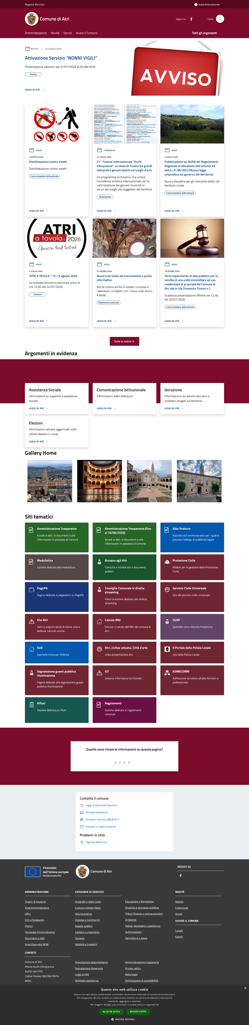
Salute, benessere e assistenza (142, 926)
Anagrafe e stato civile (88, 902)
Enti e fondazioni (34, 920)
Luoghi (179, 931)
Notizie (179, 902)
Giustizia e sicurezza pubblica (142, 908)
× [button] (245, 988)
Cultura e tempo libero (88, 908)
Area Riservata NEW (36, 944)
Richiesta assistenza (86, 980)
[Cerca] (220, 19)
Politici (29, 926)
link (157, 1004)
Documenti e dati (35, 938)
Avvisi (34, 48)
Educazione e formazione (139, 901)
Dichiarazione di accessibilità (141, 980)
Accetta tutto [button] (111, 1011)
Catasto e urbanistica (87, 932)
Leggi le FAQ (82, 974)
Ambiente (130, 920)
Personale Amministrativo (40, 932)
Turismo (79, 938)
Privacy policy (133, 968)
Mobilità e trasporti (86, 944)
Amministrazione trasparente (142, 962)
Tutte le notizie (122, 341)
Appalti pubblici (84, 926)
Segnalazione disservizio (89, 968)
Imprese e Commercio (87, 920)
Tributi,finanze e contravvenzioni (144, 914)
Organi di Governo (35, 902)
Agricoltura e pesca (136, 938)
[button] (124, 1019)
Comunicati (109, 150)
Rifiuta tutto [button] (138, 1011)
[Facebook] (189, 18)
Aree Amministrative (37, 908)
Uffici (28, 914)
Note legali (131, 974)
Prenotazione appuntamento (91, 962)
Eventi (179, 937)
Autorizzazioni (133, 932)
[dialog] (124, 1005)
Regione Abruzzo (34, 4)
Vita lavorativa (83, 914)
